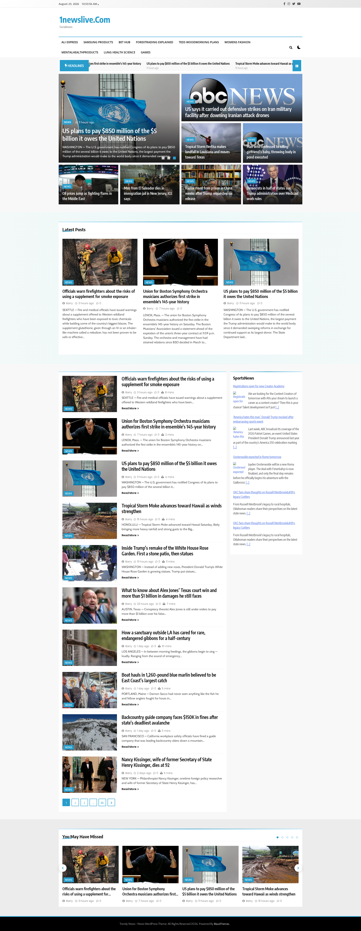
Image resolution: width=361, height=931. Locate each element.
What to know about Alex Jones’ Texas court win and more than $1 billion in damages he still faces (169, 593)
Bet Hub (124, 42)
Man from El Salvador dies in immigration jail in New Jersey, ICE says (148, 193)
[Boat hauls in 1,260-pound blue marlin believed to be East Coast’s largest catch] (89, 690)
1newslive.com (85, 19)
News (67, 114)
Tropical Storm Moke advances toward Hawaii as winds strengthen (207, 63)
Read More (129, 408)
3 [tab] (175, 158)
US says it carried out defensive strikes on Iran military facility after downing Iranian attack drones (238, 112)
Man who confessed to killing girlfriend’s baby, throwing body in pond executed (271, 151)
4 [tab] (292, 837)
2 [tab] (169, 158)
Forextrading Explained (154, 42)
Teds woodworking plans (199, 42)
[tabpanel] (119, 118)
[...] (235, 416)
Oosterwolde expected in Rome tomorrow (257, 426)
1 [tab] (163, 158)
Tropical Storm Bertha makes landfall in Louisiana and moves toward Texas (207, 151)
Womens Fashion (237, 42)
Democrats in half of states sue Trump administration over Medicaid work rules (272, 193)
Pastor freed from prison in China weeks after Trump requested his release (209, 193)
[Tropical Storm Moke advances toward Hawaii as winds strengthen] (89, 521)
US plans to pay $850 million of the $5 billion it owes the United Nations (122, 63)
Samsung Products (98, 42)
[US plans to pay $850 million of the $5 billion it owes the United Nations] (261, 262)
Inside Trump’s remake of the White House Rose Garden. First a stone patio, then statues (165, 550)
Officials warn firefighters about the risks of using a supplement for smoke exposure (113, 130)
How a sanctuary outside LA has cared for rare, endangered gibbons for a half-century (163, 635)
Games (145, 52)
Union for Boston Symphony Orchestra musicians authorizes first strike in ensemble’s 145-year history (175, 296)
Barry (69, 303)
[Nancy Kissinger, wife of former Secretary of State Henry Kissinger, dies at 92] (89, 775)
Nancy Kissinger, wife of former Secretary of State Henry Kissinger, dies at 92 (167, 762)
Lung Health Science (119, 52)
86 (102, 802)
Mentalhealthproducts (79, 52)
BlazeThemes (221, 924)
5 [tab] (297, 837)
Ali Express (69, 42)
